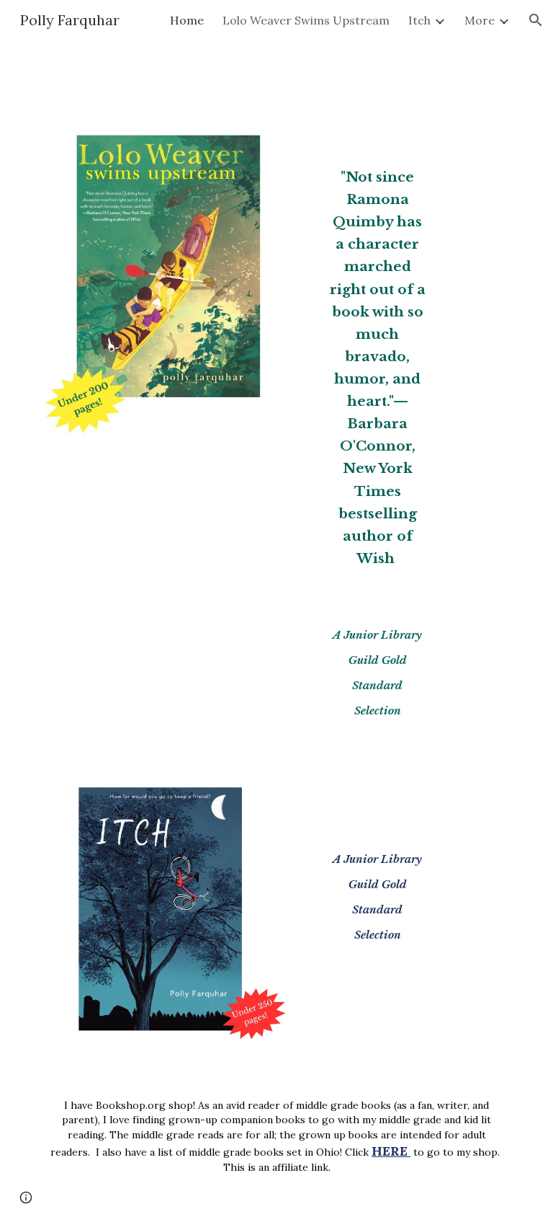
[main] (377, 357)
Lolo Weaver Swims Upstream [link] (306, 20)
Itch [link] (419, 20)
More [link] (479, 20)
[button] (535, 20)
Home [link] (187, 20)
